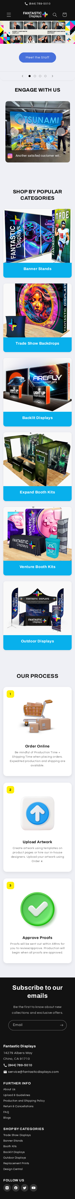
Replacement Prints (16, 1163)
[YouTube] (33, 1188)
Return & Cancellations (18, 1106)
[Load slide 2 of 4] (35, 76)
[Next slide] (52, 76)
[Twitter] (24, 1188)
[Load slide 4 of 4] (45, 76)
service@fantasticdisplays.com (33, 1071)
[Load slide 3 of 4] (40, 76)
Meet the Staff (38, 57)
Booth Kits (10, 1146)
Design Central (13, 1169)
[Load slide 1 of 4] (29, 76)
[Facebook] (16, 1188)
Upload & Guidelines (16, 1095)
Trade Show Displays (17, 1135)
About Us (9, 1089)
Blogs (7, 1117)
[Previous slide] (22, 76)
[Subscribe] (61, 1025)
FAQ (6, 1112)
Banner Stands (13, 1140)
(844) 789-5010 (40, 3)
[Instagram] (7, 1188)
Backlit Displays (14, 1152)
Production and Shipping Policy (24, 1100)
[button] (9, 14)
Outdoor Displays (14, 1157)
